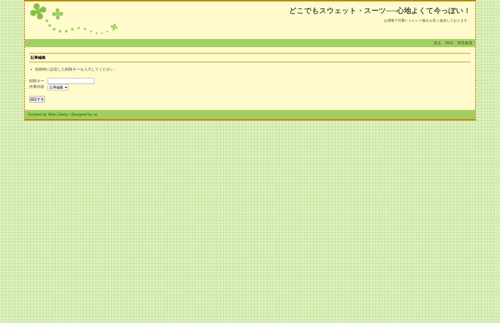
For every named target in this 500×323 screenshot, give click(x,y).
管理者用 (464, 43)
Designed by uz (84, 114)
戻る (437, 43)
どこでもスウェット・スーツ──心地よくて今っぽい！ (380, 10)
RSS (449, 43)
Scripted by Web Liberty (48, 114)
